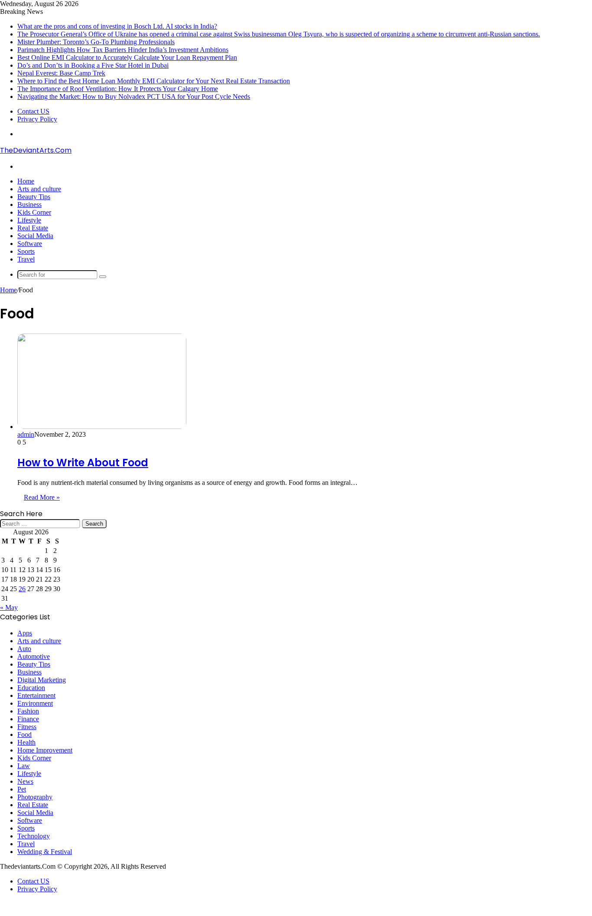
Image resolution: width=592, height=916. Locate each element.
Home (25, 181)
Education (31, 687)
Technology (33, 836)
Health (26, 742)
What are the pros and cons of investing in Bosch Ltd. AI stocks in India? (117, 26)
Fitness (26, 726)
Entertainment (36, 695)
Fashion (28, 711)
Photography (34, 797)
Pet (21, 789)
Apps (24, 633)
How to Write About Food (82, 462)
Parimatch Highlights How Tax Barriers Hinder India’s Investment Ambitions (122, 49)
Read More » (42, 497)
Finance (28, 719)
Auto (24, 648)
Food (24, 734)
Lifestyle (29, 220)
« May (9, 607)
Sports (26, 251)
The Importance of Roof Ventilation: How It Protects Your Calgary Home (117, 88)
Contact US (33, 111)
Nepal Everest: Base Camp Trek (61, 73)
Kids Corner (34, 212)
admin (25, 434)
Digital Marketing (41, 680)
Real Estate (32, 228)
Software (29, 243)
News (25, 781)
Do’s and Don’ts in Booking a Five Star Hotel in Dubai (93, 65)
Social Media (35, 235)
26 (22, 588)
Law (23, 765)
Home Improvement (44, 750)
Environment (35, 703)
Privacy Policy (37, 119)
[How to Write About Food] (101, 426)
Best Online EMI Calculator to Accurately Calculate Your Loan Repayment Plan (127, 57)
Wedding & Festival (44, 851)
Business (29, 204)
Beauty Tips (33, 196)
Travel (26, 259)
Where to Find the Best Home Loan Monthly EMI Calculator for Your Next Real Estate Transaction (153, 81)
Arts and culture (39, 189)
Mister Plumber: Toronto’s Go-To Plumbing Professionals (96, 42)
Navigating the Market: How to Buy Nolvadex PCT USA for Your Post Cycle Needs (133, 96)
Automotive (33, 656)
